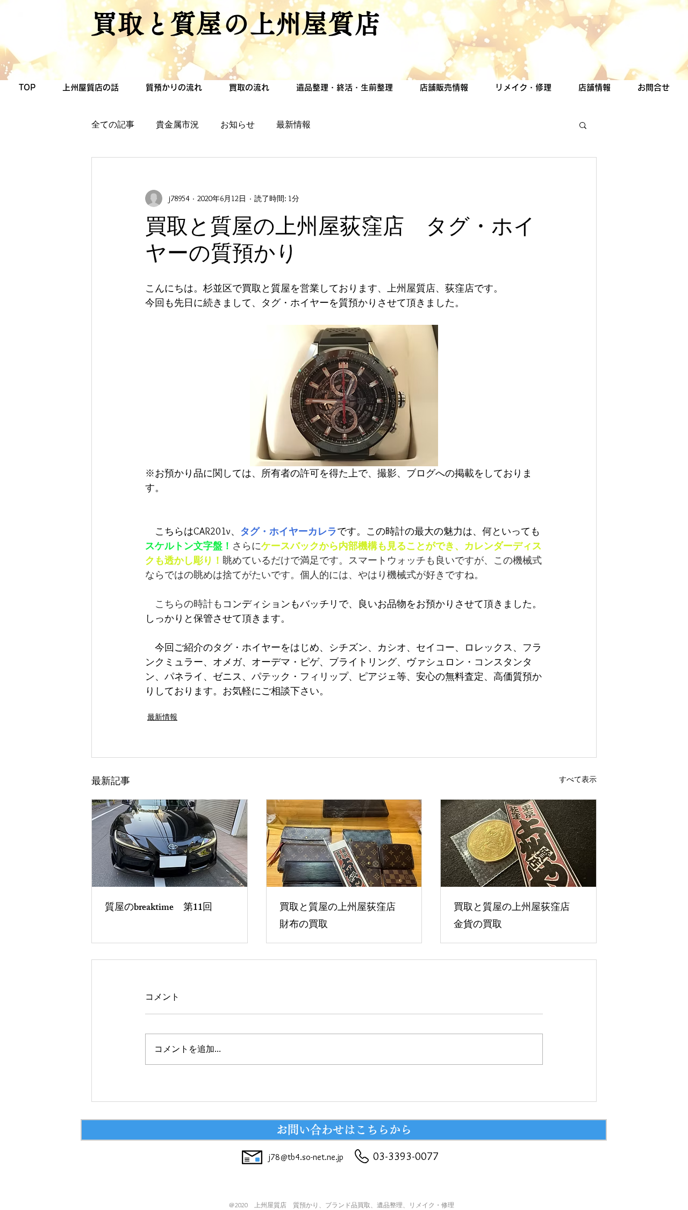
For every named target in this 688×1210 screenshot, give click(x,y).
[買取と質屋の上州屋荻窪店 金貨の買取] (518, 843)
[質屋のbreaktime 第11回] (169, 843)
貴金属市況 (177, 124)
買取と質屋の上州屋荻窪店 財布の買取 (342, 917)
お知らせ (237, 124)
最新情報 (293, 124)
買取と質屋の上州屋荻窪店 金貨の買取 (516, 917)
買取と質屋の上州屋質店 (236, 23)
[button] (583, 124)
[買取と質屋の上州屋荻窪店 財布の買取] (344, 843)
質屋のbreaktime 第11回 (158, 908)
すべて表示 (578, 779)
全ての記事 (112, 124)
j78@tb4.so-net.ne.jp (306, 1157)
